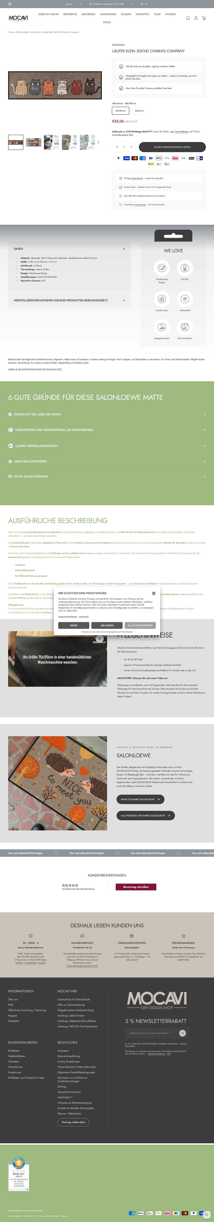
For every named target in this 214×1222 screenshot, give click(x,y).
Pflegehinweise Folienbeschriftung (76, 1010)
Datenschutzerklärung (69, 1056)
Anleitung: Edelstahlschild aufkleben (77, 1021)
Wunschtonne (15, 1067)
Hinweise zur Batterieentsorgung (75, 1102)
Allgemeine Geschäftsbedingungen (76, 1072)
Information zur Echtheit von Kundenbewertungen (72, 1079)
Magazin (12, 1015)
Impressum (63, 1050)
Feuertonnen (14, 1072)
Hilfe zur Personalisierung (71, 1005)
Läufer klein (35, 32)
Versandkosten (181, 131)
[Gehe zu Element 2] (33, 142)
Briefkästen (13, 1050)
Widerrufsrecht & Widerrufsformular (77, 1067)
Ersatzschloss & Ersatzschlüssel (74, 999)
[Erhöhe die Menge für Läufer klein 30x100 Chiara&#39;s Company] (132, 147)
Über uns (13, 999)
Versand (41, 1216)
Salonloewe (118, 45)
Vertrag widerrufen (73, 1122)
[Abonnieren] (182, 1033)
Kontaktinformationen (53, 1216)
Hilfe (169, 1053)
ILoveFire (42, 962)
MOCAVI (19, 962)
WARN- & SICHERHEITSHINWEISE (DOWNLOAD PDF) (34, 369)
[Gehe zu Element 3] (51, 142)
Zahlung (62, 1086)
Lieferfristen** (65, 1097)
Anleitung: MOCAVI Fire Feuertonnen (78, 1026)
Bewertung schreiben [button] (136, 887)
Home (11, 32)
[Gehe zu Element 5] (87, 142)
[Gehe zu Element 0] (15, 142)
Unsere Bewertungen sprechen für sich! (82, 965)
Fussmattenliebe (30, 962)
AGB (36, 1216)
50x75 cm (139, 110)
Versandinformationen (69, 1092)
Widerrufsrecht (137, 178)
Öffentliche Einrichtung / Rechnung (27, 1010)
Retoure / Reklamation (69, 1113)
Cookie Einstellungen (69, 1061)
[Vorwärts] (93, 90)
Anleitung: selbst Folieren (71, 1015)
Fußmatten (13, 1061)
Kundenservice (140, 204)
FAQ (10, 1005)
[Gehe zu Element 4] (69, 142)
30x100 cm (121, 110)
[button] (100, 639)
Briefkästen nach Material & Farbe (26, 1077)
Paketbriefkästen (16, 1056)
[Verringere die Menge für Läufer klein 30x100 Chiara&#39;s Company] (116, 147)
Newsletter (13, 1021)
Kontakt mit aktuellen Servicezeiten (76, 1108)
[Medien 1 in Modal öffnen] (55, 85)
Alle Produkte (22, 32)
